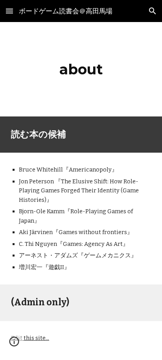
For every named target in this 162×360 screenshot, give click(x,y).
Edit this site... (30, 338)
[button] (9, 11)
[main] (81, 69)
